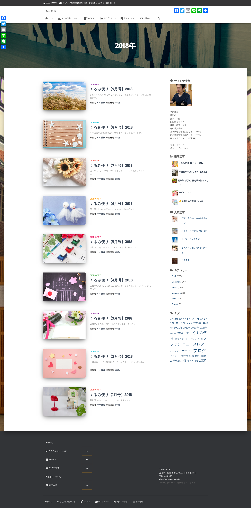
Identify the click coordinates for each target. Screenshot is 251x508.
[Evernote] (3, 41)
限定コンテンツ (130, 18)
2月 (176, 318)
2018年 (190, 323)
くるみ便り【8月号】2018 (111, 127)
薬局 (204, 360)
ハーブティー (185, 351)
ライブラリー (108, 18)
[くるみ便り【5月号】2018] (64, 248)
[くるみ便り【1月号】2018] (64, 401)
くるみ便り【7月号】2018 (111, 165)
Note (174, 298)
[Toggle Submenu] (87, 451)
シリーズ (199, 339)
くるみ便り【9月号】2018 (111, 89)
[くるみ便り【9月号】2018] (64, 96)
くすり (188, 333)
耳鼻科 (190, 360)
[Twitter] (3, 24)
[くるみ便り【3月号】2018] (64, 325)
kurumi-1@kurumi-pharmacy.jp (75, 3)
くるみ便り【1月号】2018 (111, 394)
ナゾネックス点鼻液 (190, 239)
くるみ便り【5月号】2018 (111, 242)
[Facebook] (3, 18)
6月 (193, 319)
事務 (186, 356)
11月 (178, 323)
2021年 (178, 327)
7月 (197, 318)
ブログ (199, 350)
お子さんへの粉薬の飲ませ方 (194, 231)
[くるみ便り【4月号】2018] (64, 287)
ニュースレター (195, 344)
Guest (174, 287)
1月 (172, 318)
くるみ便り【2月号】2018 (111, 356)
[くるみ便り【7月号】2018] (64, 172)
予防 (182, 356)
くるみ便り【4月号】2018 (111, 280)
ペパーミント (175, 356)
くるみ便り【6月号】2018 (111, 203)
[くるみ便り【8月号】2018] (64, 134)
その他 (176, 339)
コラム (192, 338)
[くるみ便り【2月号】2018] (64, 363)
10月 (172, 323)
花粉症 (197, 360)
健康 (197, 355)
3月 (180, 318)
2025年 (173, 333)
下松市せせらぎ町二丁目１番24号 (102, 3)
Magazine (176, 293)
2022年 (186, 327)
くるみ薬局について (70, 18)
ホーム (51, 18)
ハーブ (173, 351)
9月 (206, 318)
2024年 (203, 327)
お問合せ (147, 18)
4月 (185, 318)
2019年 (197, 323)
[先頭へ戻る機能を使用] (245, 502)
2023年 (195, 327)
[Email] (3, 30)
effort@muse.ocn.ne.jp (169, 479)
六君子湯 (185, 260)
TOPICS (90, 18)
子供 (175, 360)
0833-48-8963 (51, 3)
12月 (183, 323)
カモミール (184, 339)
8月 (202, 318)
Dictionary (95, 84)
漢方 (180, 361)
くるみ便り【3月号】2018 (111, 318)
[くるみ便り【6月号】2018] (64, 210)
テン (177, 344)
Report (175, 304)
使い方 (191, 356)
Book (174, 276)
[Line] (3, 35)
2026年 (180, 333)
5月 (189, 318)
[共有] (3, 47)
